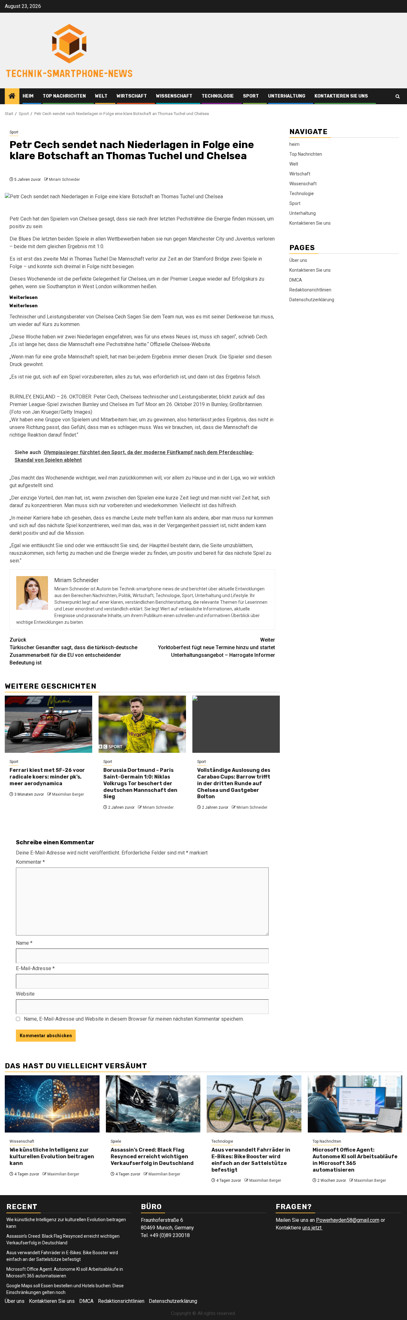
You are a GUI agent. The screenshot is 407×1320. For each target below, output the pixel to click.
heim (28, 96)
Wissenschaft (174, 96)
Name (24, 943)
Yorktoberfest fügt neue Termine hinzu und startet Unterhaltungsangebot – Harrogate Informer (216, 647)
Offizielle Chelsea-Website (180, 344)
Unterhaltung (286, 96)
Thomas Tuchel (91, 259)
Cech (120, 317)
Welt (101, 96)
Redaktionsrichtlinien (310, 289)
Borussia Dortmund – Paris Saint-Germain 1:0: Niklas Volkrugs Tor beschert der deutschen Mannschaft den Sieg (140, 783)
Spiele (116, 1141)
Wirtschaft (132, 96)
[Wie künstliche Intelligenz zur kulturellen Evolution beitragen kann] (52, 1104)
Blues (24, 239)
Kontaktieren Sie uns (341, 96)
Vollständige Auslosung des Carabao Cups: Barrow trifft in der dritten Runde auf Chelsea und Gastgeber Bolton (233, 783)
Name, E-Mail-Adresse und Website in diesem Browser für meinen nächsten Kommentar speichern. (134, 1019)
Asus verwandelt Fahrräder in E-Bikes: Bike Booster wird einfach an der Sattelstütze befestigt (250, 1160)
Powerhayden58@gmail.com (347, 1220)
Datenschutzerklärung (311, 299)
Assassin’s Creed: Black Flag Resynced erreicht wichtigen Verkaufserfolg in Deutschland (152, 1156)
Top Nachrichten (64, 96)
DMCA (295, 279)
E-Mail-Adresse (35, 968)
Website (25, 994)
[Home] (12, 96)
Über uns (298, 260)
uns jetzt (312, 1228)
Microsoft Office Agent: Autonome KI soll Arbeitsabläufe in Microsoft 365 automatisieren (355, 1160)
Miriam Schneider (64, 179)
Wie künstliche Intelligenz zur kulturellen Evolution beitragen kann (52, 1156)
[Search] (398, 96)
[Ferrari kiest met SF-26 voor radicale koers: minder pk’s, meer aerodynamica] (48, 724)
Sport (251, 96)
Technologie (218, 96)
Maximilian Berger (68, 794)
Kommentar (30, 862)
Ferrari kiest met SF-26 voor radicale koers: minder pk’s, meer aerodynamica (47, 776)
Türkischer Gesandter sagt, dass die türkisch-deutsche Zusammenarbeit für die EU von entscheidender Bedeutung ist (73, 651)
